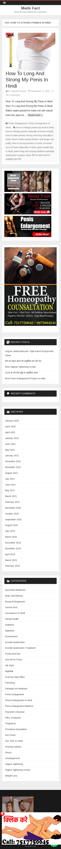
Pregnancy (10, 723)
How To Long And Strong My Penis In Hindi (27, 80)
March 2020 (11, 537)
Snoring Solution (13, 746)
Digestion (10, 630)
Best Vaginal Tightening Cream (20, 367)
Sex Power (10, 735)
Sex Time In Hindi (14, 741)
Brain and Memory (14, 596)
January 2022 (12, 455)
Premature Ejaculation (16, 729)
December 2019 (13, 542)
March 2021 (11, 496)
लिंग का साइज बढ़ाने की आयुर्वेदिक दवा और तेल (23, 361)
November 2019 (13, 548)
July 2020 (10, 531)
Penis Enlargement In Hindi (18, 700)
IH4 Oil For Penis (13, 659)
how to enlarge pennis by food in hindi (35, 127)
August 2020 (11, 525)
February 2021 (12, 502)
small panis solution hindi (18, 155)
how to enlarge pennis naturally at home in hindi (29, 131)
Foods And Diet (12, 654)
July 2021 (10, 479)
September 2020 (13, 519)
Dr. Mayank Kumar (17, 91)
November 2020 (13, 508)
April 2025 (10, 432)
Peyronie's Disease (15, 712)
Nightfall (9, 671)
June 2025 (10, 426)
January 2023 (12, 438)
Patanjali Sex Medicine (16, 688)
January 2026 (12, 420)
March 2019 (11, 560)
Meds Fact (30, 8)
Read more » (35, 115)
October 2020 (12, 513)
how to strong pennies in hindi (27, 143)
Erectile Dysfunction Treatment (20, 648)
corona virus (11, 607)
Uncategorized (12, 758)
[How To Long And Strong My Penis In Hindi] (30, 51)
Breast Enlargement (15, 601)
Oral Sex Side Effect (15, 677)
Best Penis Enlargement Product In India (25, 378)
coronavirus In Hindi (15, 613)
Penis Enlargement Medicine (19, 706)
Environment (11, 636)
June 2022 (10, 444)
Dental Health (12, 619)
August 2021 (11, 473)
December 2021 (13, 461)
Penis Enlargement (18, 123)
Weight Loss (11, 775)
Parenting (10, 683)
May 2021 (10, 490)
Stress (8, 752)
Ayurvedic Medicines (15, 590)
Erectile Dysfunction (15, 642)
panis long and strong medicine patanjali (34, 151)
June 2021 (10, 484)
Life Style (9, 665)
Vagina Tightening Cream (17, 770)
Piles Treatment (13, 717)
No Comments (13, 95)
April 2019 (10, 554)
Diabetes (9, 625)
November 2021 (13, 467)
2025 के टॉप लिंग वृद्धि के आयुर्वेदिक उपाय (21, 372)
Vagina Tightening (14, 764)
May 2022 (10, 450)
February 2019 (12, 566)
